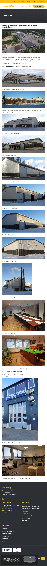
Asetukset (30, 562)
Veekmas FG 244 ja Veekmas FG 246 (31, 506)
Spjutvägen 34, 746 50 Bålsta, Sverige (11, 506)
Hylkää (29, 560)
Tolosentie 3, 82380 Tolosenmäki (9, 491)
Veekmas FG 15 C (26, 522)
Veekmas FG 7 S (26, 510)
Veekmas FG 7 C (26, 520)
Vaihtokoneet (25, 513)
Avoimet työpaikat (7, 533)
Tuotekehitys (5, 536)
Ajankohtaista (6, 540)
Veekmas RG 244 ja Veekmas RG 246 (31, 508)
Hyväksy (29, 557)
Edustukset (5, 538)
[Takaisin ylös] (43, 558)
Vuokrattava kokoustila (8, 535)
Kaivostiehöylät (6, 530)
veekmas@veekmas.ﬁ (40, 1)
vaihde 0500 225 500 (10, 494)
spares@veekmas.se (9, 512)
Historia (4, 541)
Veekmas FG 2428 (26, 505)
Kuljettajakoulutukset (8, 531)
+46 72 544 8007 (8, 508)
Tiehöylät (4, 528)
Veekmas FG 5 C (26, 518)
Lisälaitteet (25, 511)
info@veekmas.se (8, 510)
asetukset (12, 561)
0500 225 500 (29, 1)
